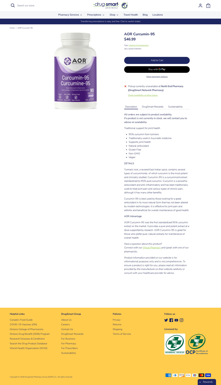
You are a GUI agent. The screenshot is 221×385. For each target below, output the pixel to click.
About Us (66, 320)
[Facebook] (171, 320)
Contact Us (67, 329)
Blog (145, 15)
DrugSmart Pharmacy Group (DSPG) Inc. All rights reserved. (49, 377)
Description (131, 106)
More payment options (157, 76)
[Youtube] (176, 320)
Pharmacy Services (69, 15)
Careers (65, 324)
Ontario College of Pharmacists (26, 329)
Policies (117, 314)
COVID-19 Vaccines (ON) (23, 324)
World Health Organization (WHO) (28, 348)
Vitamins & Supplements (139, 45)
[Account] (200, 4)
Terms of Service (122, 334)
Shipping (117, 329)
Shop (113, 15)
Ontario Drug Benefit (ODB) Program (30, 334)
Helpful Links (17, 314)
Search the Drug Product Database (28, 343)
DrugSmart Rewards (152, 106)
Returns (117, 324)
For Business (68, 338)
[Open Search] (13, 5)
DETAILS (129, 163)
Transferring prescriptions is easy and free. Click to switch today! (110, 21)
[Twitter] (166, 320)
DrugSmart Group (71, 314)
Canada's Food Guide (21, 320)
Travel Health (131, 15)
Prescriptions (94, 15)
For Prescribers (69, 348)
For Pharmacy (68, 343)
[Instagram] (181, 320)
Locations (157, 15)
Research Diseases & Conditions (27, 338)
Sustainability (175, 106)
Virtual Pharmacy (152, 247)
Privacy (116, 320)
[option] (110, 21)
